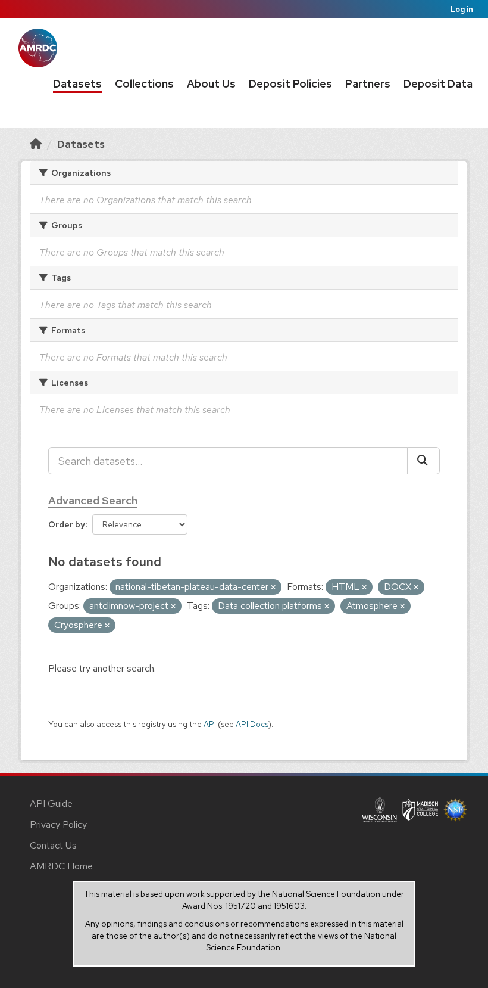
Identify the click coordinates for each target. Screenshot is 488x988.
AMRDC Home (61, 866)
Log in (462, 9)
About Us (211, 84)
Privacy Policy (58, 824)
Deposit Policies (290, 84)
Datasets (77, 84)
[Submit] (423, 460)
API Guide (51, 803)
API (210, 724)
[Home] (36, 144)
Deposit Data (438, 84)
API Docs (252, 724)
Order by (66, 524)
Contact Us (53, 845)
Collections (144, 84)
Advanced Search (92, 500)
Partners (367, 84)
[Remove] (273, 587)
